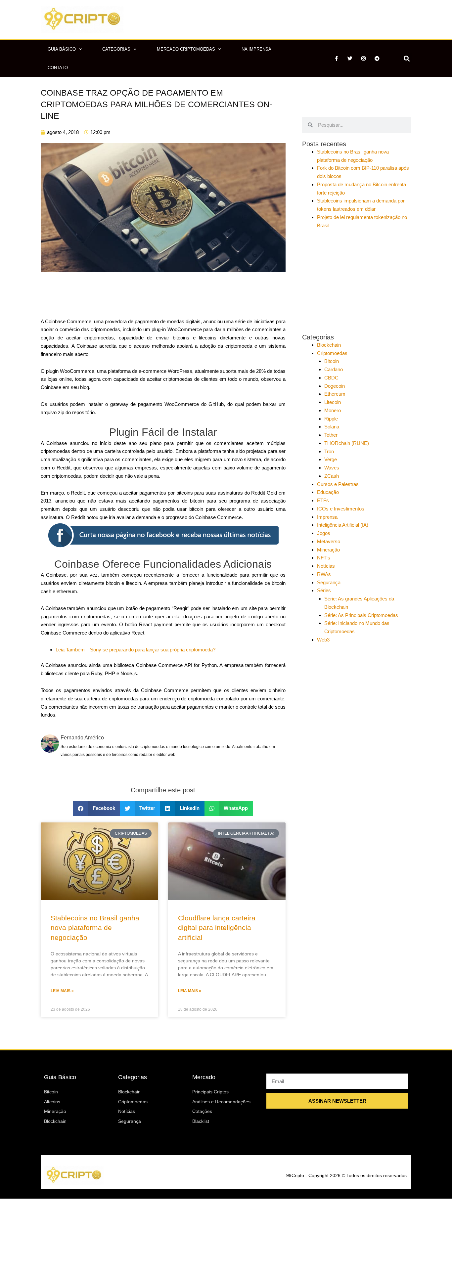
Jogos (323, 533)
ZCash (331, 476)
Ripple (331, 418)
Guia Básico (62, 49)
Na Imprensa (256, 49)
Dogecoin (334, 386)
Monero (332, 410)
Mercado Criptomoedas (186, 49)
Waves (331, 467)
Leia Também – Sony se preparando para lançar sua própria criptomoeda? (135, 649)
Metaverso (328, 541)
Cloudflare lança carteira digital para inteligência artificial (216, 927)
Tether (331, 435)
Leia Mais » (62, 991)
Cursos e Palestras (338, 484)
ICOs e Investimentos (340, 508)
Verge (330, 459)
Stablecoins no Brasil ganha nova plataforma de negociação (95, 927)
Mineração (328, 549)
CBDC (331, 377)
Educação (328, 492)
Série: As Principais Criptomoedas (361, 615)
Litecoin (332, 402)
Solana (331, 426)
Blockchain (329, 345)
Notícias (326, 566)
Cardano (333, 369)
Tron (329, 451)
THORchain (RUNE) (346, 443)
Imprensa (327, 517)
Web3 (323, 639)
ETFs (323, 500)
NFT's (323, 557)
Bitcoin (331, 361)
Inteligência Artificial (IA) (342, 525)
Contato (58, 67)
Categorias (116, 49)
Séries (324, 590)
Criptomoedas (332, 353)
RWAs (324, 574)
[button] (406, 58)
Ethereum (334, 394)
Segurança (328, 582)
